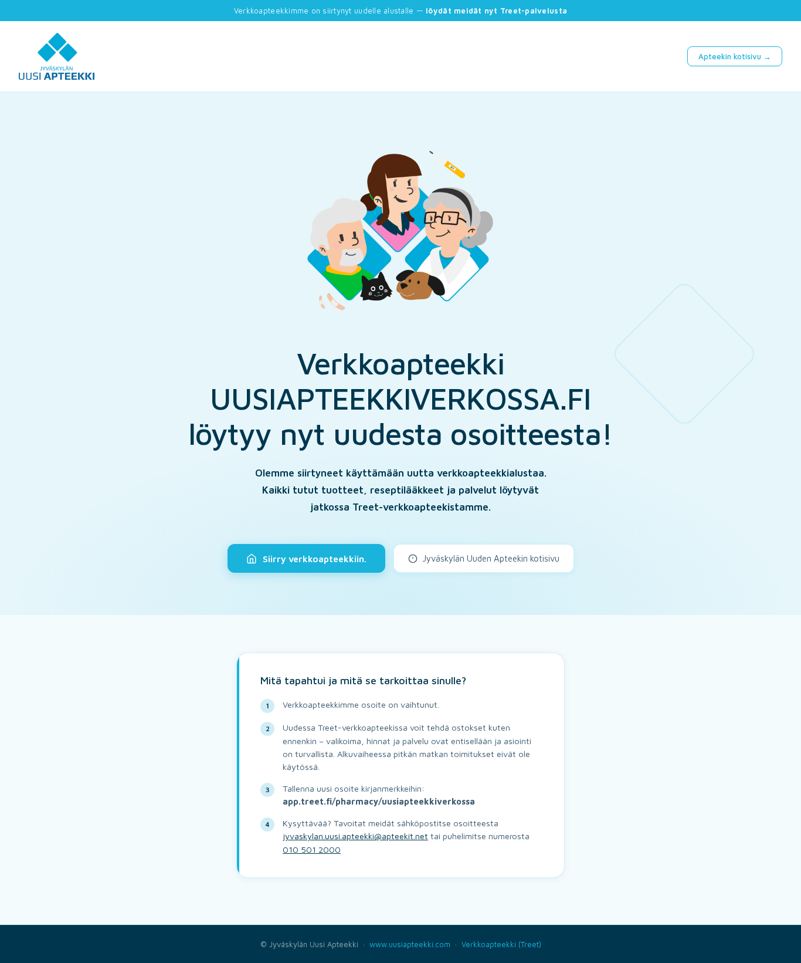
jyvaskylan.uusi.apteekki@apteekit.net (355, 836)
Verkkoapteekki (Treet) (501, 944)
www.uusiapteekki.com (409, 944)
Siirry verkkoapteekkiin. (314, 558)
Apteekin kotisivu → (734, 56)
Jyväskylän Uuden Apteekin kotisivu (490, 558)
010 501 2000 (312, 849)
